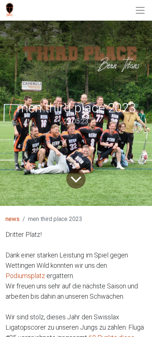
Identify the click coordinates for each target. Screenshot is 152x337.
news (13, 218)
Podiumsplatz (26, 276)
